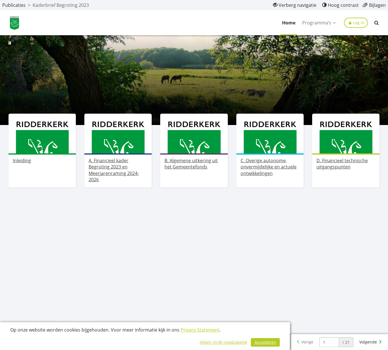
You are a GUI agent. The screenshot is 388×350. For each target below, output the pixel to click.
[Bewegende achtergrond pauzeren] (10, 42)
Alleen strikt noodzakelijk (223, 342)
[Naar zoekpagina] (376, 22)
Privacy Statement (200, 330)
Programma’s (316, 23)
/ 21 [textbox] (346, 342)
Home (288, 23)
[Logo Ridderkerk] (14, 23)
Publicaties (14, 5)
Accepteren (265, 342)
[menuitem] (294, 5)
